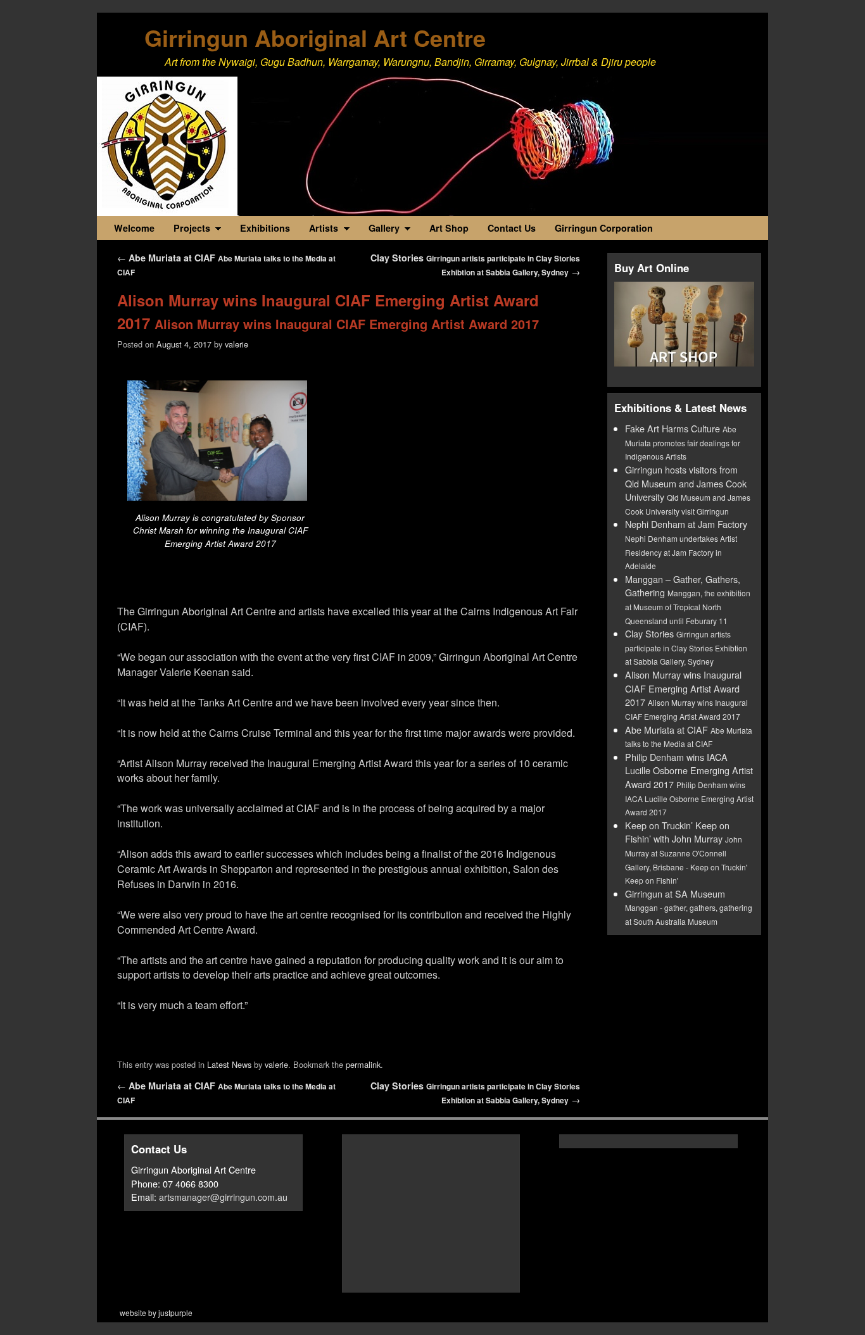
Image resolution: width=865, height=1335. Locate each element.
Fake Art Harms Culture (682, 441)
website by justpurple (156, 1312)
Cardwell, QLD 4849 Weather (444, 1279)
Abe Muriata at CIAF (688, 736)
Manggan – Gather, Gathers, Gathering (687, 599)
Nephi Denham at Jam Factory (686, 544)
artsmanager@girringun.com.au (223, 1196)
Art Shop (449, 228)
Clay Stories (686, 647)
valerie (236, 344)
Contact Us (512, 228)
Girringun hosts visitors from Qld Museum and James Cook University (687, 490)
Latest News (229, 1064)
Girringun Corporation (604, 228)
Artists (319, 231)
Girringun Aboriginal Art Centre (315, 37)
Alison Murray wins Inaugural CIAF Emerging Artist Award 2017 (686, 695)
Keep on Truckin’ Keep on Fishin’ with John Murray (686, 852)
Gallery (379, 231)
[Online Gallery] (684, 324)
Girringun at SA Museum (688, 907)
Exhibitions (265, 228)
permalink (363, 1064)
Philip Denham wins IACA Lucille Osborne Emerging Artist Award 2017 (689, 783)
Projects (187, 231)
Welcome (134, 228)
